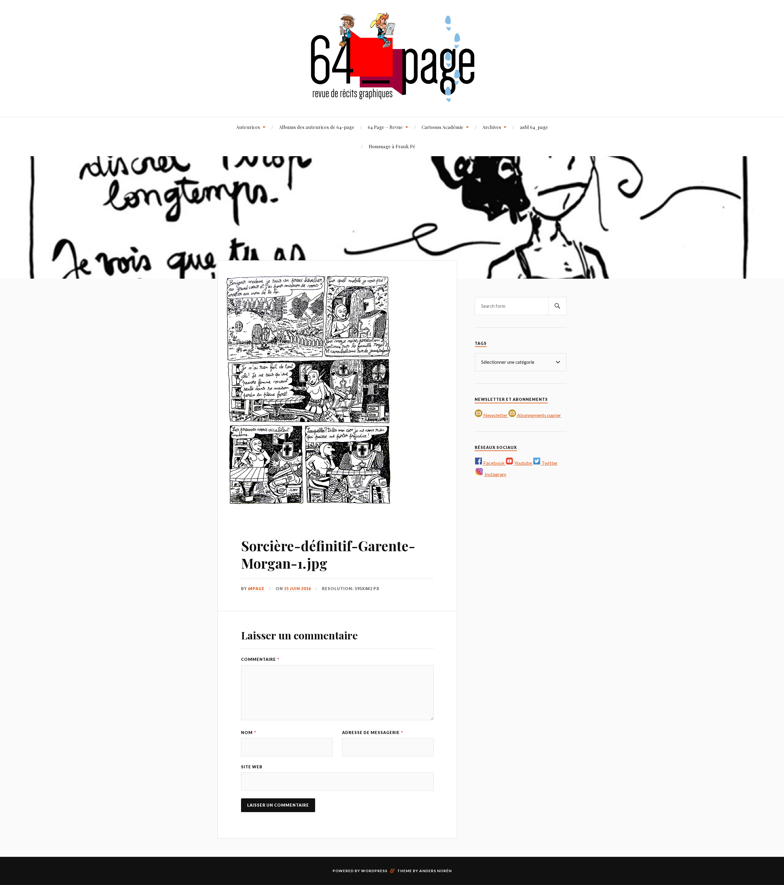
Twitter (549, 463)
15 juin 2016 (297, 588)
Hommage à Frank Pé (392, 146)
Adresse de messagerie (372, 732)
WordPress (374, 870)
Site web (251, 766)
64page (256, 588)
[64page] (392, 98)
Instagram (495, 474)
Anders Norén (435, 870)
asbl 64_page (534, 127)
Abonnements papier (538, 415)
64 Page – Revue (385, 127)
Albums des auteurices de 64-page (316, 127)
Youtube (523, 463)
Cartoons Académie (442, 127)
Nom (248, 732)
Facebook (494, 463)
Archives (491, 127)
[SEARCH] (557, 306)
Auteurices (248, 127)
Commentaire (260, 659)
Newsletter (495, 415)
